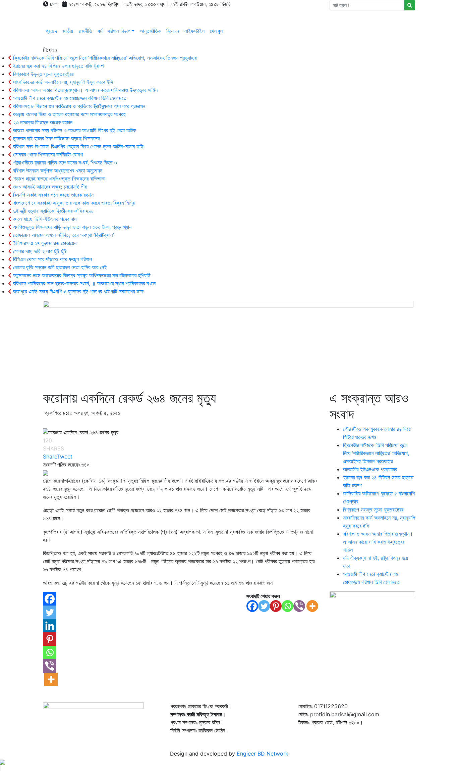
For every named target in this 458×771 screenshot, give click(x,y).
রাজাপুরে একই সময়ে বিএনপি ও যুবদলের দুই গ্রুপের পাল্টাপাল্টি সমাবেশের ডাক (77, 291)
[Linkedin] (49, 625)
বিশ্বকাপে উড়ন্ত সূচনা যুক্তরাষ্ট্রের (42, 73)
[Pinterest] (276, 606)
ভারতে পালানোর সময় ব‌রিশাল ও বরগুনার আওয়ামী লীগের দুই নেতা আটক (73, 130)
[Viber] (299, 606)
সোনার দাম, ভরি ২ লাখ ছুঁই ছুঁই (38, 251)
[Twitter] (264, 606)
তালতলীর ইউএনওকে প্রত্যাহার (370, 469)
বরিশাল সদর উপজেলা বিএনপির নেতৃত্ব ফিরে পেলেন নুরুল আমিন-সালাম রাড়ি (77, 146)
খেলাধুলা (217, 31)
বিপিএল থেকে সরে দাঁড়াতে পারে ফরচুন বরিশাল (51, 259)
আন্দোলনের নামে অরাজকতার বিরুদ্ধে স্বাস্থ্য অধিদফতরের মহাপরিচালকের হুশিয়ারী (81, 275)
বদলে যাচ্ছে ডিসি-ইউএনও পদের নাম (43, 218)
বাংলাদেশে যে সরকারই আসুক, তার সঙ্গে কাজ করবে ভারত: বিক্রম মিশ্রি (72, 202)
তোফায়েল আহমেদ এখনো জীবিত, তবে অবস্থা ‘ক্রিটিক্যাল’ (62, 235)
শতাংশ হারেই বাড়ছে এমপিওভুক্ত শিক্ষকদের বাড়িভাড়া (58, 178)
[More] (312, 606)
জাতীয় (67, 31)
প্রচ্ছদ (51, 31)
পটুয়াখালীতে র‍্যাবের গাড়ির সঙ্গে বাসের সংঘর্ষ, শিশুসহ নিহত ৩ (64, 162)
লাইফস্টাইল (194, 31)
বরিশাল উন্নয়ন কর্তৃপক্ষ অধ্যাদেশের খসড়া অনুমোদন (56, 170)
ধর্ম (100, 31)
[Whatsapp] (287, 606)
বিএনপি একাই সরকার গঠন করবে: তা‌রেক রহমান (52, 194)
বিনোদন (172, 31)
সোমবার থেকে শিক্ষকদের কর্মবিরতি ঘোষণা (47, 154)
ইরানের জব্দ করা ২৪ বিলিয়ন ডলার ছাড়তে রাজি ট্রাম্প (57, 65)
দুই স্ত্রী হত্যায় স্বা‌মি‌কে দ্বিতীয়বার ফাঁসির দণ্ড (52, 210)
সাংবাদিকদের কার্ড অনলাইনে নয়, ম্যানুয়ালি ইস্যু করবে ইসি (62, 82)
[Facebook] (252, 606)
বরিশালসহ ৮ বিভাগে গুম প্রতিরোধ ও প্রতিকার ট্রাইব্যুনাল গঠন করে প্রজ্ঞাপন (78, 106)
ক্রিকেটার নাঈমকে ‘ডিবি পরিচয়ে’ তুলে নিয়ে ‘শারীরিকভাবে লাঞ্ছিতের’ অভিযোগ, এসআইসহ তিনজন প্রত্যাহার (103, 57)
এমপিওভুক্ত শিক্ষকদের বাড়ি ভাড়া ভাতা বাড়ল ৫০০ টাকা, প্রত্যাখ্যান (71, 227)
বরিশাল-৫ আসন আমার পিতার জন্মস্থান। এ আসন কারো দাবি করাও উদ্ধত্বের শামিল (84, 90)
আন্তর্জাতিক (150, 31)
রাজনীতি (85, 31)
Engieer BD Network (262, 753)
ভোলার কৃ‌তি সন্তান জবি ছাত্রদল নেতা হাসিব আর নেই (59, 267)
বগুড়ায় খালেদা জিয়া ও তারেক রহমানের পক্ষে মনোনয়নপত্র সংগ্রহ (68, 114)
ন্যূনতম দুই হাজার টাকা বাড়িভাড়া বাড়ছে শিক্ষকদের (55, 138)
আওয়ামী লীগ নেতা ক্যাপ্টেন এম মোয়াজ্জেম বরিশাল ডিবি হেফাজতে (68, 98)
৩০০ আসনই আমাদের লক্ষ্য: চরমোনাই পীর (49, 186)
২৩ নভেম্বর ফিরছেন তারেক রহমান (41, 122)
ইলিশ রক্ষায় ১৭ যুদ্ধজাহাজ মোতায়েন (43, 243)
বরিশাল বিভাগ (119, 31)
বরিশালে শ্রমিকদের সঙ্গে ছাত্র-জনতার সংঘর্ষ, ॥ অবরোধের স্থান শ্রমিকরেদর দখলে (83, 283)
